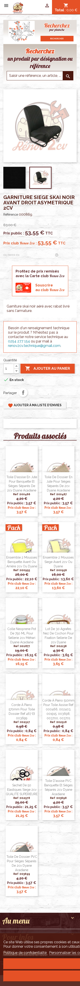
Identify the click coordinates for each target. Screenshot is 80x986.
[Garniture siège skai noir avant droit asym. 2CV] (17, 8)
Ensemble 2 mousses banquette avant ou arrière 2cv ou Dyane (21, 562)
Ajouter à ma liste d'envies (35, 405)
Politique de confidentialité (25, 953)
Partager (23, 392)
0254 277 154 (19, 341)
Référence (10, 214)
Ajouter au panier (47, 368)
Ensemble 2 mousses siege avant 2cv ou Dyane (58, 562)
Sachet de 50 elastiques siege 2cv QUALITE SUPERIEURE (22, 789)
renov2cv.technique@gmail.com (34, 346)
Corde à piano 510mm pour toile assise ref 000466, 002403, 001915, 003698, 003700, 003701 (58, 709)
